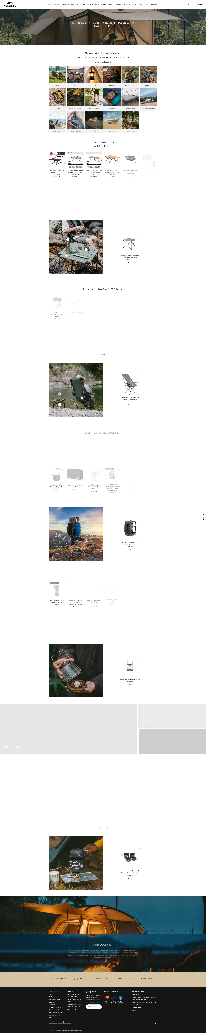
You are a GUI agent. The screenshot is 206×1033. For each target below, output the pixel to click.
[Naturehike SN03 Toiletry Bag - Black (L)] (130, 446)
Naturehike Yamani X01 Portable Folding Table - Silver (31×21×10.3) (148, 200)
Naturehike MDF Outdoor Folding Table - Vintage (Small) (130, 200)
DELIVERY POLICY (72, 997)
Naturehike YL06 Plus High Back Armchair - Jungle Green (149, 343)
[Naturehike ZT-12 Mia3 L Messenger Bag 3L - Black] (57, 474)
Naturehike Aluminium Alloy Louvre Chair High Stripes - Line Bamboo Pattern (112, 343)
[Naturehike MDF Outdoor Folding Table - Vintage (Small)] (130, 190)
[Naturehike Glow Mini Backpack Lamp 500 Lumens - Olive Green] (75, 589)
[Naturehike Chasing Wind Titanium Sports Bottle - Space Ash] (149, 805)
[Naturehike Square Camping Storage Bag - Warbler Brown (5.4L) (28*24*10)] (130, 474)
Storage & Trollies (106, 4)
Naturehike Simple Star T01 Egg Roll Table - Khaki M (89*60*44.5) (75, 172)
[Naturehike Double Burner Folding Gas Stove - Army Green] (75, 776)
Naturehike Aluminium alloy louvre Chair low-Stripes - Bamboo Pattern (94, 343)
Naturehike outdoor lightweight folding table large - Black (112, 200)
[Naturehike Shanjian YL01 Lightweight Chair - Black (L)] (94, 302)
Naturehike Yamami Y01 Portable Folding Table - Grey (149, 172)
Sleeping (65, 4)
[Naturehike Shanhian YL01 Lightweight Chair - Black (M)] (112, 303)
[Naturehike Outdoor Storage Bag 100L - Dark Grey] (93, 446)
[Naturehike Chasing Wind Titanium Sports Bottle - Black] (130, 805)
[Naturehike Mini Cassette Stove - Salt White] (130, 776)
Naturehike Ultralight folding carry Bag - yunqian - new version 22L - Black (112, 456)
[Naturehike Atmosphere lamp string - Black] (57, 619)
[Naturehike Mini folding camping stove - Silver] (75, 805)
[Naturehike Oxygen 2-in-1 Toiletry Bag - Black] (149, 446)
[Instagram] (156, 1023)
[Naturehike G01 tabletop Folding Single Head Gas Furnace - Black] (57, 776)
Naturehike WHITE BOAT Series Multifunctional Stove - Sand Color (93, 787)
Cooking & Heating (85, 4)
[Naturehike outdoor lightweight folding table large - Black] (112, 190)
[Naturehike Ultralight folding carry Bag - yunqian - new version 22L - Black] (112, 446)
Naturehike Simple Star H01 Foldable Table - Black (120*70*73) (130, 172)
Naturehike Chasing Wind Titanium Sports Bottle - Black (130, 816)
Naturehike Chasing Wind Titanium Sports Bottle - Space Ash (149, 816)
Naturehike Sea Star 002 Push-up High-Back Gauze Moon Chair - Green (130, 314)
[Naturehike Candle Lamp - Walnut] (112, 589)
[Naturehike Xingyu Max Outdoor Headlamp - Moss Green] (94, 589)
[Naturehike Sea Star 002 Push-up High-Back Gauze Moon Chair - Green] (130, 303)
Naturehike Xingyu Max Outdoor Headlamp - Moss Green (93, 602)
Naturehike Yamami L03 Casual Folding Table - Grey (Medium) (57, 201)
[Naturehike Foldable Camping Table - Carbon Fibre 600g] (130, 332)
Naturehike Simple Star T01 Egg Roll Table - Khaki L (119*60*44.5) (94, 172)
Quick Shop (203, 516)
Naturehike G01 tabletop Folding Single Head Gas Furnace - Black (57, 787)
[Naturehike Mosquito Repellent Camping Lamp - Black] (149, 590)
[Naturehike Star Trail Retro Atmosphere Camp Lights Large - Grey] (130, 589)
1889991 (134, 1011)
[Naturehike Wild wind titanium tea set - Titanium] (93, 805)
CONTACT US (71, 1009)
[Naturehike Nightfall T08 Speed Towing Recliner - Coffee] (75, 332)
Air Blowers (154, 4)
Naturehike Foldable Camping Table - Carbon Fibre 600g (130, 343)
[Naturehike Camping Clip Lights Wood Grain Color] (112, 619)
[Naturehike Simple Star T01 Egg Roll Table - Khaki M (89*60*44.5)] (75, 160)
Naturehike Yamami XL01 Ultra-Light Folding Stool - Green (57, 315)
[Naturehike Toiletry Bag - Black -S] (57, 445)
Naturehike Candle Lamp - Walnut (130, 679)
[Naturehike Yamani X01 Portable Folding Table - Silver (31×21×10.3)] (149, 190)
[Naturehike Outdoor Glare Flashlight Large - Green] (57, 589)
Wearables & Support (122, 4)
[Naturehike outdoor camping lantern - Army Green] (130, 619)
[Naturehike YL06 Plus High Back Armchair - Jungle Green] (149, 332)
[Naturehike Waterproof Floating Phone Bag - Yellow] (94, 474)
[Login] (188, 4)
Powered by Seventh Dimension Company (72, 1030)
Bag (96, 4)
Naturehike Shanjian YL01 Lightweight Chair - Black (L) (93, 314)
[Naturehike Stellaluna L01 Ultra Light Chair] (57, 332)
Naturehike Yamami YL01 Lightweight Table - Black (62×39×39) (57, 172)
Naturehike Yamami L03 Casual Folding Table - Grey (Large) (75, 200)
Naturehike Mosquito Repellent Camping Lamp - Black (149, 601)
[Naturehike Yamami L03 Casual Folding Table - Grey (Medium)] (57, 189)
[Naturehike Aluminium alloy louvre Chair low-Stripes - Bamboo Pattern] (93, 332)
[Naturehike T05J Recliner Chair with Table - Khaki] (75, 302)
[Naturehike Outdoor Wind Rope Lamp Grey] (75, 619)
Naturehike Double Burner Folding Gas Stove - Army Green (75, 787)
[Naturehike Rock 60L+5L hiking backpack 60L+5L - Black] (130, 528)
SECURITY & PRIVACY (73, 1007)
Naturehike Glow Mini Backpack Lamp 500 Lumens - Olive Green (75, 602)
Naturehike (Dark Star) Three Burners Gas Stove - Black (149, 787)
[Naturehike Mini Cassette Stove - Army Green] (112, 776)
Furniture (73, 4)
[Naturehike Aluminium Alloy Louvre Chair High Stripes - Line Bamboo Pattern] (112, 332)
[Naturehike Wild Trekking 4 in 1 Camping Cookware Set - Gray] (130, 857)
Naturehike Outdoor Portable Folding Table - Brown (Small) (93, 200)
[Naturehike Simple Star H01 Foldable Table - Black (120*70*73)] (130, 160)
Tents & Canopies (53, 4)
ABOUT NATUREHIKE (73, 994)
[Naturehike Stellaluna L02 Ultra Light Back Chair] (149, 303)
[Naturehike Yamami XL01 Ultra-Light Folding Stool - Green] (57, 302)
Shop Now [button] (103, 962)
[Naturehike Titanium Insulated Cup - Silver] (112, 805)
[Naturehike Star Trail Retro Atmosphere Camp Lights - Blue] (149, 619)
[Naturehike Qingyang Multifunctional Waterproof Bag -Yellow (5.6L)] (149, 474)
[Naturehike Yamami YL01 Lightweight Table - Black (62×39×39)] (57, 160)
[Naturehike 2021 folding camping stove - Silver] (57, 805)
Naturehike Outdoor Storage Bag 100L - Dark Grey (93, 456)
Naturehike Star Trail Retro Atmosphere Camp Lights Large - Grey (130, 602)
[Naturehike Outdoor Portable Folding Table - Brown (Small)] (93, 190)
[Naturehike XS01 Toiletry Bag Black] (75, 474)
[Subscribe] (100, 1006)
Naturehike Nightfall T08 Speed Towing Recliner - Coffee (75, 343)
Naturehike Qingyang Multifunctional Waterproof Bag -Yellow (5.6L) (149, 486)
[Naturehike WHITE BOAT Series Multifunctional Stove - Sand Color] (93, 776)
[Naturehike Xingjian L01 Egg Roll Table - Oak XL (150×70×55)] (112, 160)
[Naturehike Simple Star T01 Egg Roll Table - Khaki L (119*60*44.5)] (94, 160)
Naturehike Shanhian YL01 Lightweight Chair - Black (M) (112, 314)
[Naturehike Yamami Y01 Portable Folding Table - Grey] (149, 160)
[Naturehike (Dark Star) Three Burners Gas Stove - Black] (149, 776)
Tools (146, 4)
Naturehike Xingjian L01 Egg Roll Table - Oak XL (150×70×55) (112, 172)
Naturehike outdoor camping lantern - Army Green (130, 630)
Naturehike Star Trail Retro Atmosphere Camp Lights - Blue (149, 630)
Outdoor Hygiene (137, 4)
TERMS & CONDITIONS (74, 1004)
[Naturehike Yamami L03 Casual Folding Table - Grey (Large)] (75, 190)
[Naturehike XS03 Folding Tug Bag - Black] (75, 445)
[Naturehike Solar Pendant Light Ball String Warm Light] (93, 619)
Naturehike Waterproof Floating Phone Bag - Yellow (93, 487)
